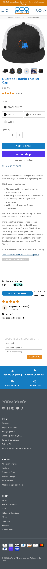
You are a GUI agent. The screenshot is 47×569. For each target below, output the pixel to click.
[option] (23, 42)
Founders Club (8, 472)
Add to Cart (23, 146)
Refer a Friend (8, 444)
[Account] (35, 10)
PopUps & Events (9, 427)
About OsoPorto (9, 464)
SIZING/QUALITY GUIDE (11, 166)
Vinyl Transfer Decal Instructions (16, 448)
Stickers (5, 525)
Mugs (4, 517)
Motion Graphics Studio (12, 485)
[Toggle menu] (3, 10)
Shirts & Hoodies (9, 504)
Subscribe (34, 357)
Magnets (6, 521)
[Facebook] (8, 408)
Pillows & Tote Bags (10, 513)
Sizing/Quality (8, 431)
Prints (4, 500)
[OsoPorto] (22, 10)
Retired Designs (9, 476)
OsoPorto (11, 558)
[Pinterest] (17, 408)
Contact (5, 423)
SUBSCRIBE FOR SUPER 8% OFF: (22, 338)
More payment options (23, 160)
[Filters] (36, 293)
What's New (7, 529)
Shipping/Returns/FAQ (12, 435)
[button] (8, 93)
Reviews (5, 468)
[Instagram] (12, 408)
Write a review (17, 293)
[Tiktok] (22, 408)
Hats (4, 508)
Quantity (6, 129)
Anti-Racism (7, 480)
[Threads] (3, 408)
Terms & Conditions (10, 440)
